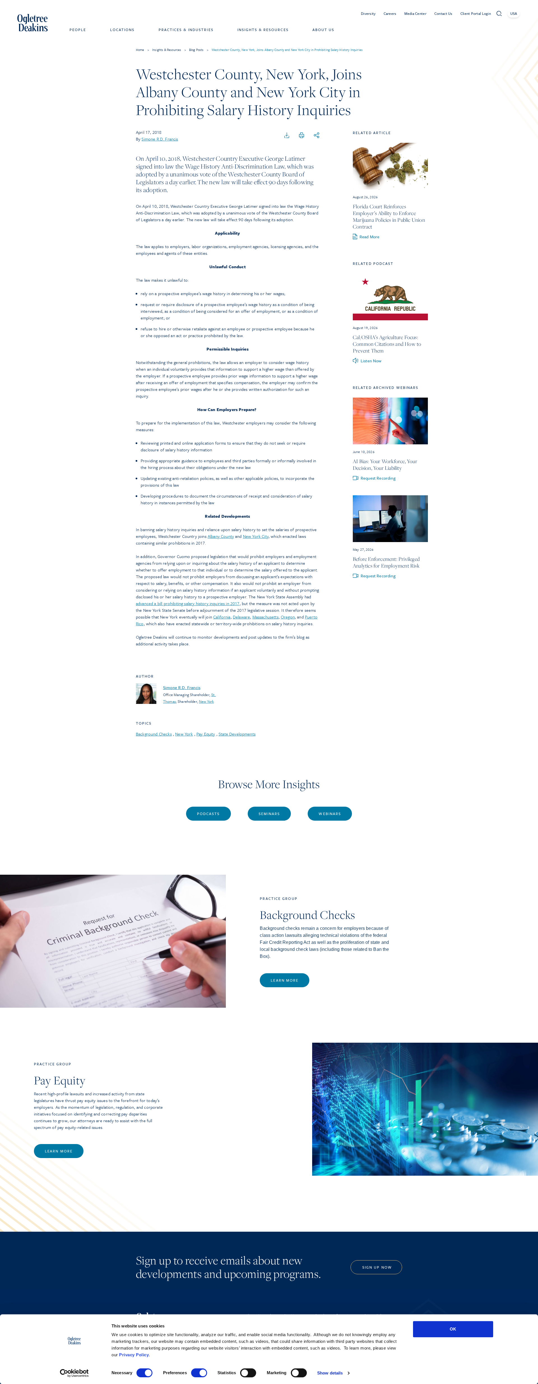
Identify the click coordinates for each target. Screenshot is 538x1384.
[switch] (199, 1372)
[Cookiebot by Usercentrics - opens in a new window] (74, 1373)
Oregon (288, 617)
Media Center (415, 13)
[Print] (301, 135)
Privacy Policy (134, 1354)
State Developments (237, 734)
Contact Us (443, 13)
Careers (390, 13)
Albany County (221, 536)
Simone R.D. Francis (160, 139)
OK (453, 1329)
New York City (255, 536)
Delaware (241, 617)
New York (206, 701)
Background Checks (154, 734)
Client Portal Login (475, 13)
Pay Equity (205, 734)
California (222, 617)
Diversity (368, 13)
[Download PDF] (286, 135)
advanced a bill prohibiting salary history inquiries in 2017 (188, 603)
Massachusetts (265, 617)
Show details (330, 1373)
